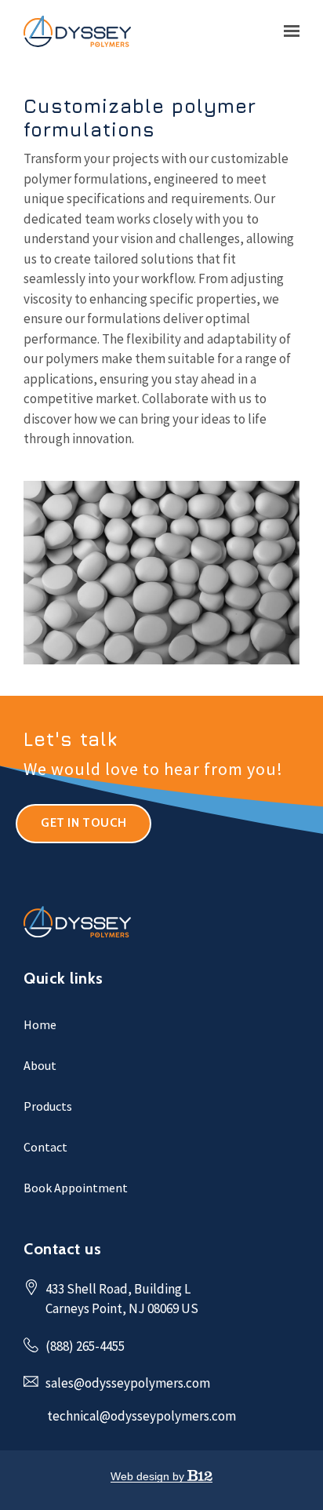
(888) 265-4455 (85, 1346)
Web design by (149, 1476)
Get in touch (83, 823)
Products (48, 1106)
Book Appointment (76, 1187)
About (40, 1065)
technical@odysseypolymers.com (141, 1415)
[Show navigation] (287, 31)
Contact (45, 1147)
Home (40, 1024)
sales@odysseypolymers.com (127, 1383)
